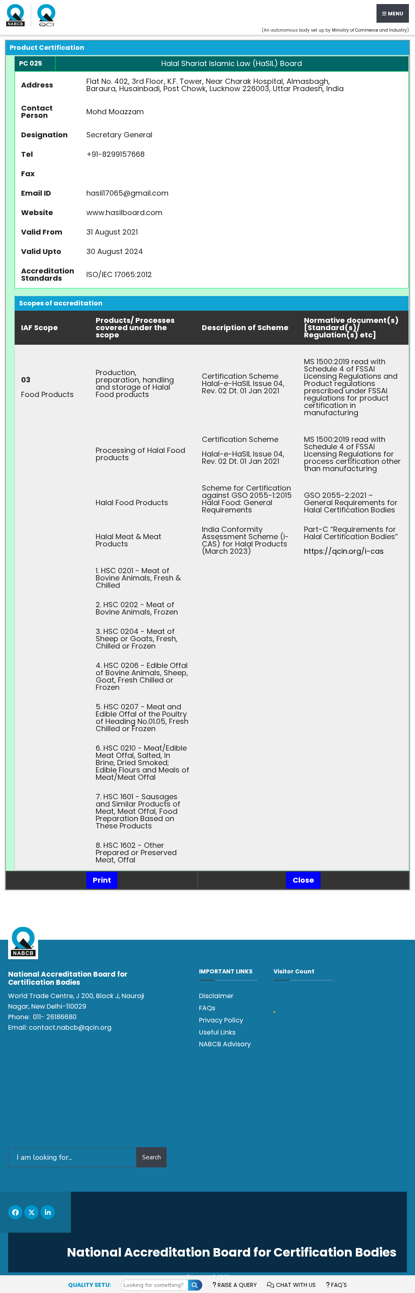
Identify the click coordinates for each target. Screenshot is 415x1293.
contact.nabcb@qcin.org (70, 1027)
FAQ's (338, 1285)
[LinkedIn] (48, 1212)
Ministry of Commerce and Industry (369, 30)
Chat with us (295, 1285)
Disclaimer (216, 996)
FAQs (207, 1008)
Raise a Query (236, 1285)
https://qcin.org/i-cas (344, 551)
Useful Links (217, 1032)
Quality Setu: (89, 1285)
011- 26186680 (55, 1017)
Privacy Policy (221, 1020)
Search (151, 1157)
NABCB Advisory (225, 1044)
